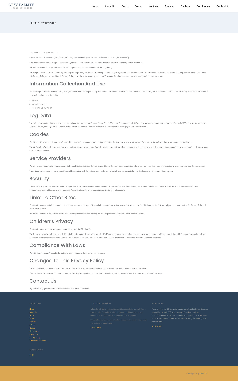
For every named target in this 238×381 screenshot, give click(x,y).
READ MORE (95, 328)
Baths (31, 315)
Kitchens (32, 325)
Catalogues (33, 331)
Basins (31, 318)
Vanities (32, 322)
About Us (32, 312)
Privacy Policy (34, 337)
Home (33, 22)
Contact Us (33, 334)
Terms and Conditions (37, 341)
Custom (32, 328)
